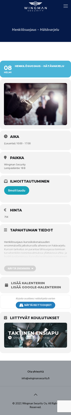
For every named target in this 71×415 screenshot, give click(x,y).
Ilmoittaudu (16, 190)
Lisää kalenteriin (28, 283)
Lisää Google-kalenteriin (36, 287)
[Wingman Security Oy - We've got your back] (35, 6)
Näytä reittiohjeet (38, 305)
